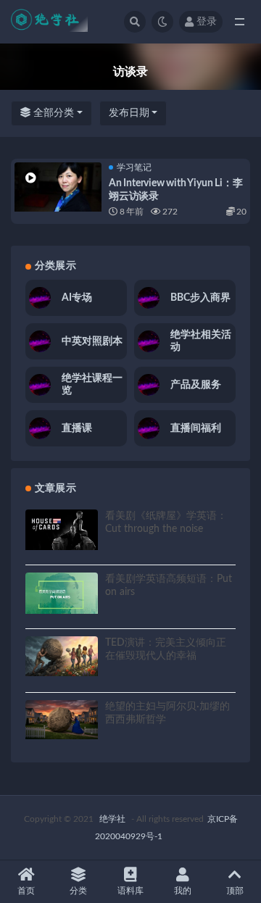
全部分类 (52, 113)
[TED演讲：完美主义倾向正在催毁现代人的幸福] (61, 656)
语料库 (130, 890)
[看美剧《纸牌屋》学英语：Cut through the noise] (61, 529)
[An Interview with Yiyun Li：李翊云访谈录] (58, 187)
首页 (26, 890)
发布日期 (129, 113)
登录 (206, 22)
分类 (78, 890)
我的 (182, 890)
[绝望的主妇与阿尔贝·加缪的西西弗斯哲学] (61, 720)
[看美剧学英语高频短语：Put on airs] (61, 593)
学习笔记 (134, 167)
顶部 (235, 890)
